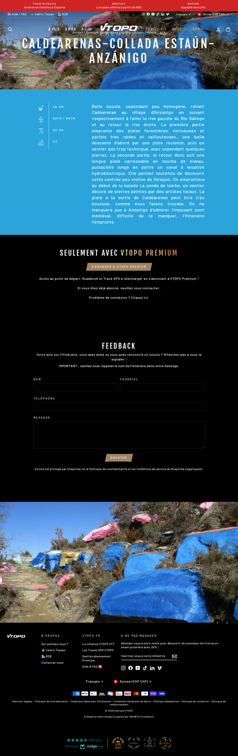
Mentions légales (22, 701)
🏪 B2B (63, 14)
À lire (87, 29)
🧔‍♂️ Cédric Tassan (42, 14)
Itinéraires (156, 29)
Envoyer (119, 457)
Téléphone (44, 398)
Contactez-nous (52, 662)
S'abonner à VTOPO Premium (119, 266)
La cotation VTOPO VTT (98, 644)
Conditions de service (151, 469)
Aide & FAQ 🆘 (92, 666)
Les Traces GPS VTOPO (98, 650)
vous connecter (146, 288)
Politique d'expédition (166, 701)
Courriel (129, 379)
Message (42, 417)
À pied (70, 29)
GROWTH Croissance (142, 716)
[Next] (227, 622)
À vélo (54, 29)
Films (198, 29)
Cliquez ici (139, 297)
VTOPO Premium (183, 278)
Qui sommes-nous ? (54, 644)
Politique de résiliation (195, 701)
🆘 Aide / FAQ (17, 14)
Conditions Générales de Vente (132, 701)
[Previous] (217, 622)
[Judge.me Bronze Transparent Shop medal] (165, 743)
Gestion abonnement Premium (96, 658)
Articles (179, 29)
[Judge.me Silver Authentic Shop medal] (134, 743)
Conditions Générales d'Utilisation (90, 701)
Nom (37, 379)
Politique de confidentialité (108, 469)
